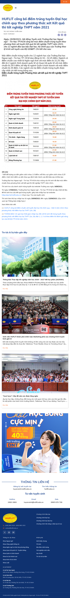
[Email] (13, 532)
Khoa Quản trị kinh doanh (11, 553)
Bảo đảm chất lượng (42, 547)
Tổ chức (38, 544)
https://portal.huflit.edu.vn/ (11, 195)
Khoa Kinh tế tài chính (10, 559)
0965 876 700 (56, 502)
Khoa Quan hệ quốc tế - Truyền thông (14, 550)
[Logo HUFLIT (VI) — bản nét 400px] (8, 7)
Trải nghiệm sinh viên (43, 550)
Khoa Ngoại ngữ (8, 541)
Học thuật (39, 553)
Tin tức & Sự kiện (41, 556)
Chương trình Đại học (43, 518)
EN (66, 1)
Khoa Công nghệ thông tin (11, 544)
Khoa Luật (6, 562)
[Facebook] (4, 532)
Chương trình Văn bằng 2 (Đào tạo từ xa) (49, 524)
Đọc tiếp (5, 289)
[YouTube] (9, 532)
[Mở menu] (16, 8)
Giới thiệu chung (41, 541)
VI (63, 1)
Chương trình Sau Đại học (44, 521)
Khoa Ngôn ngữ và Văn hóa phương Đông (16, 547)
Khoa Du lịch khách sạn (10, 556)
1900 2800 (12, 502)
